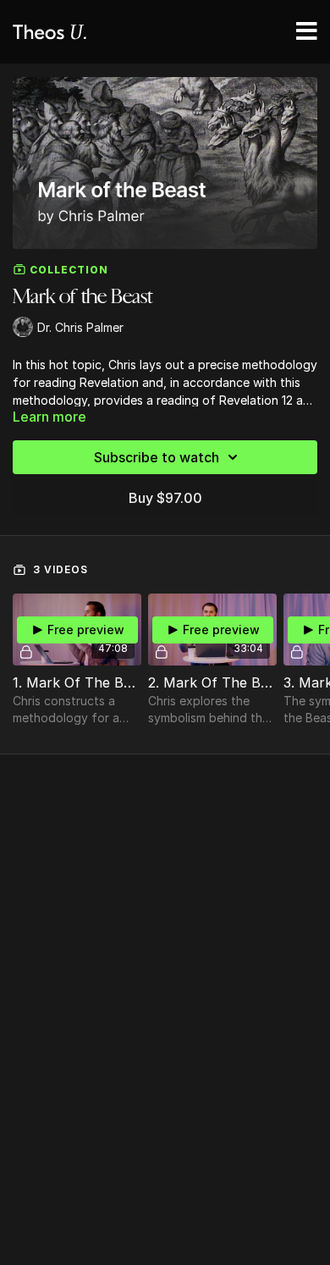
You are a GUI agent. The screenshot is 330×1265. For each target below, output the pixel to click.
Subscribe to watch (156, 457)
